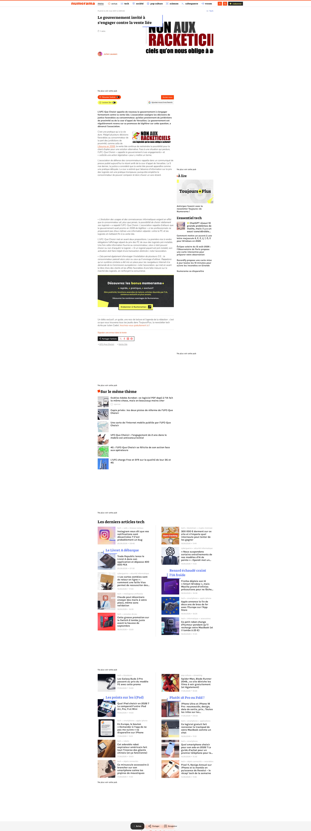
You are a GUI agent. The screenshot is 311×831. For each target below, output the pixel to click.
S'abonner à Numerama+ (134, 307)
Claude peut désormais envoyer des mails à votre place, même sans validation (132, 601)
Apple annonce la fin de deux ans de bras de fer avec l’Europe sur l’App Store (194, 605)
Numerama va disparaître (190, 271)
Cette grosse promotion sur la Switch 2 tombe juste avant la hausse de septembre (133, 621)
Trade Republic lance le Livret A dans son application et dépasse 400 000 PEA (133, 560)
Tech (211, 11)
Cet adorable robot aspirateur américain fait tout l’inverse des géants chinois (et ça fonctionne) (132, 748)
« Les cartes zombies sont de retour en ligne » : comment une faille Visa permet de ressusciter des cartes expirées (132, 581)
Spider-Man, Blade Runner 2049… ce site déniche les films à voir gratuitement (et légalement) (196, 683)
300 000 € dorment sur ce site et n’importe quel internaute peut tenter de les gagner (196, 535)
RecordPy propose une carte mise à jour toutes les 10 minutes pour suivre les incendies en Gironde (194, 263)
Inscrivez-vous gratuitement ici (134, 325)
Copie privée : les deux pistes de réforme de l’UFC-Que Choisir (142, 411)
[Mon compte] (220, 4)
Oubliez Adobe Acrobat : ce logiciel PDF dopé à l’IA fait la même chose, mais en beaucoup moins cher (142, 399)
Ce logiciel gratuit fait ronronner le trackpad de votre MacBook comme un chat (196, 728)
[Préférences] (225, 4)
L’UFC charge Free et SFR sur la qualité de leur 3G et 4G (141, 461)
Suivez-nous (167, 97)
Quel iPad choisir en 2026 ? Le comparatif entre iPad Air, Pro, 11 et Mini (133, 706)
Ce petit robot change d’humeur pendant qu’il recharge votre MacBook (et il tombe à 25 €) (197, 626)
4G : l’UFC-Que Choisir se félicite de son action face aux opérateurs (140, 449)
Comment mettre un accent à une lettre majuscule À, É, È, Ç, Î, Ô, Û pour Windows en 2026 (194, 238)
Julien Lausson (110, 54)
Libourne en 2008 (106, 146)
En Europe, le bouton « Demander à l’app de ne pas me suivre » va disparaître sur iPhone (132, 728)
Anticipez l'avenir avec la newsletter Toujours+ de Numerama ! (190, 209)
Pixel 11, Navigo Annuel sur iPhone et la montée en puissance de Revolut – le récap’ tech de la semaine (196, 769)
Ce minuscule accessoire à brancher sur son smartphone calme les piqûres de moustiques (133, 768)
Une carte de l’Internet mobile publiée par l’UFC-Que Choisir (141, 424)
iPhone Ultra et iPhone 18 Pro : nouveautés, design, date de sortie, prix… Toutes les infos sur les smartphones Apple (197, 707)
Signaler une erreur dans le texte (112, 332)
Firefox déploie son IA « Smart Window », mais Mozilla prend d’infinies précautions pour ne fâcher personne (197, 585)
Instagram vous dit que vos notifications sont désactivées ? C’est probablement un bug (133, 535)
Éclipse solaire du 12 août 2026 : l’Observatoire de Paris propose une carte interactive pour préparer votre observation (194, 250)
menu (101, 3)
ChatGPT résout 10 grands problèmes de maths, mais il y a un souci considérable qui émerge (199, 227)
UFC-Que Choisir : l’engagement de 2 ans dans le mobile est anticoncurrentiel (139, 436)
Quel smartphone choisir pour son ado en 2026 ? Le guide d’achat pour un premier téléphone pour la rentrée (196, 748)
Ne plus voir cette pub (107, 91)
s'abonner (237, 4)
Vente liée (123, 344)
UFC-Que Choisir (106, 344)
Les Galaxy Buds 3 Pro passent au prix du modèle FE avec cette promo (132, 681)
